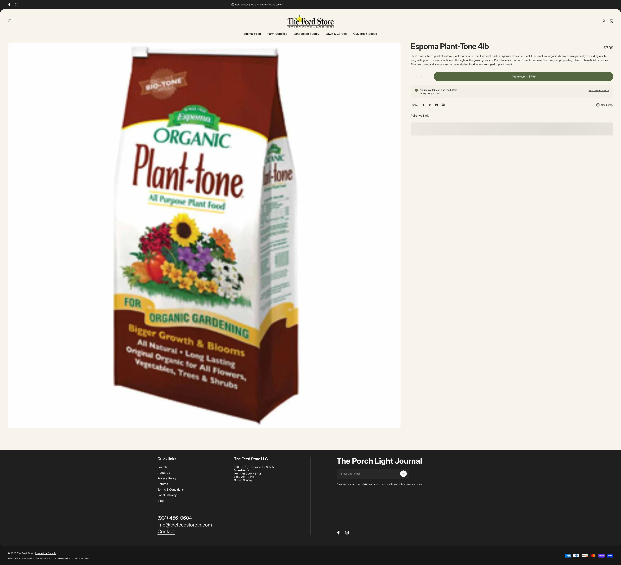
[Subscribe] (403, 473)
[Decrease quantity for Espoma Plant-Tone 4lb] (414, 76)
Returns (162, 484)
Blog (160, 500)
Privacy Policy (166, 478)
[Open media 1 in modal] (204, 235)
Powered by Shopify (45, 553)
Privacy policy (28, 558)
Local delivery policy (61, 558)
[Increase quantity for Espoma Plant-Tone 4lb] (427, 76)
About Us (163, 472)
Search (162, 467)
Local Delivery (167, 495)
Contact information (80, 558)
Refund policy (14, 558)
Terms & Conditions (170, 489)
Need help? (607, 104)
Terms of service (43, 558)
